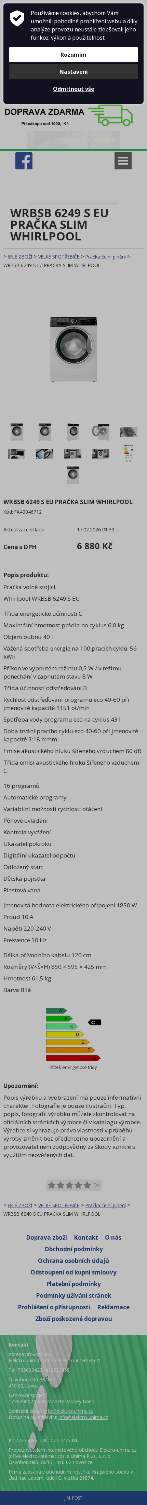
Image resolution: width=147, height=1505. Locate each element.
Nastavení (73, 71)
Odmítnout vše (73, 89)
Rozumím (73, 54)
